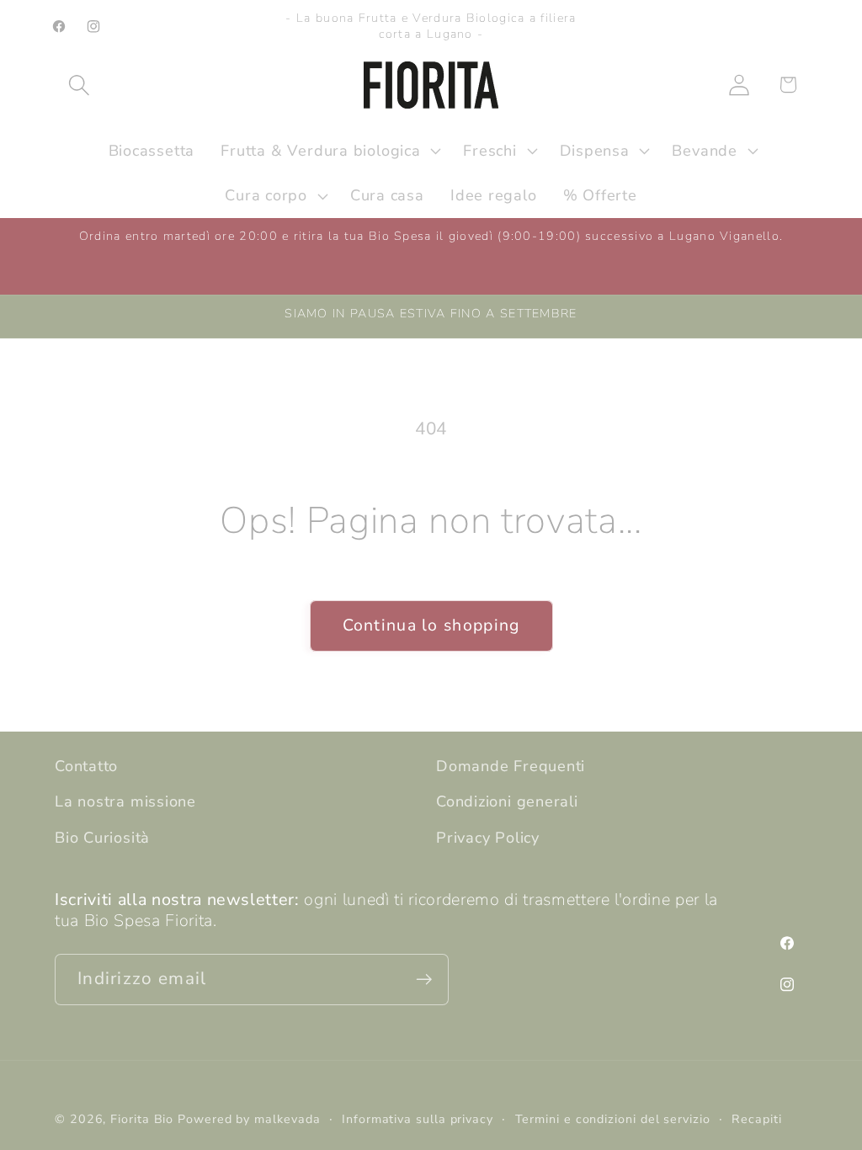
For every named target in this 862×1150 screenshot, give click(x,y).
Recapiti (756, 1119)
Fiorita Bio (141, 1119)
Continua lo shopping (431, 625)
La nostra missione (125, 801)
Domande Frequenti (510, 766)
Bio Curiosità (102, 838)
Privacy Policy (488, 838)
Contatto (86, 766)
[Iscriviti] (424, 979)
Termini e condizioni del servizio (612, 1119)
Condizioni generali (507, 801)
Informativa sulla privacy (417, 1119)
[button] (79, 85)
